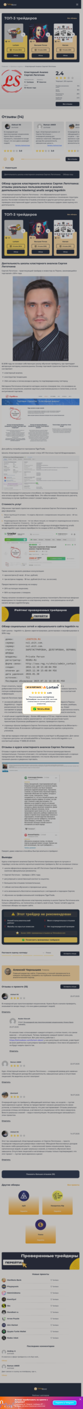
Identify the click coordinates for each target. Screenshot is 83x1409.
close (58, 685)
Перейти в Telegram (64, 1403)
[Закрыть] (80, 1399)
